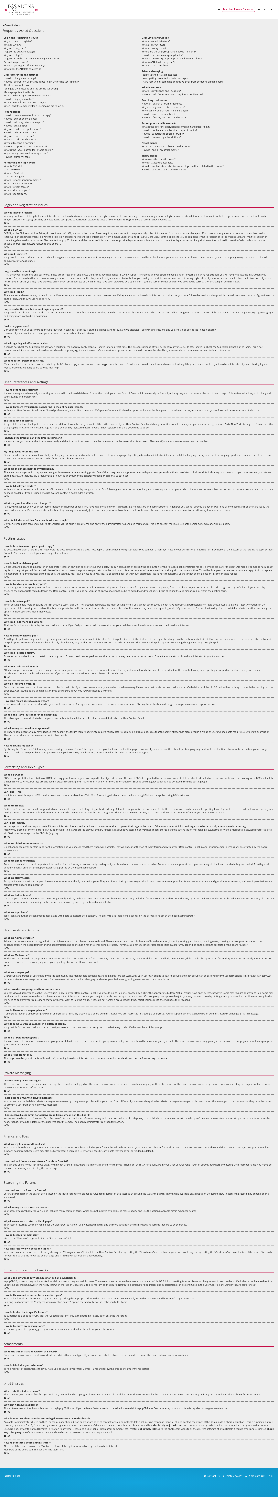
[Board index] (21, 9)
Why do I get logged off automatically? (24, 65)
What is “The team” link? (155, 65)
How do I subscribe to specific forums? (163, 133)
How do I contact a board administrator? (164, 169)
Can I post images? (14, 176)
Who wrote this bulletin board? (158, 159)
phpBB (69, 458)
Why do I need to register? (18, 41)
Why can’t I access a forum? (19, 136)
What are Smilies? (13, 173)
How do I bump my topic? (17, 156)
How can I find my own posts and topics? (164, 117)
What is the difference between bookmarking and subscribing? (176, 126)
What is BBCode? (13, 166)
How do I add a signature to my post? (24, 122)
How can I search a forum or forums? (162, 103)
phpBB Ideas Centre (150, 1408)
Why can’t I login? (13, 55)
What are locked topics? (17, 190)
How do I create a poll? (16, 125)
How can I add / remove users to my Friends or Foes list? (172, 94)
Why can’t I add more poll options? (22, 129)
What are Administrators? (156, 41)
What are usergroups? (154, 48)
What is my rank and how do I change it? (25, 102)
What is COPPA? (12, 44)
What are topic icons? (15, 193)
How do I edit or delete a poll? (20, 132)
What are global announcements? (22, 180)
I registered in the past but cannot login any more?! (32, 58)
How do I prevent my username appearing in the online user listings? (41, 81)
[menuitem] (259, 9)
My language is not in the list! (19, 92)
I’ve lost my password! (16, 62)
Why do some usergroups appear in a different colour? (172, 58)
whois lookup (233, 1422)
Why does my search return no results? (163, 107)
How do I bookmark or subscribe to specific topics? (169, 130)
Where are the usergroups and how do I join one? (169, 51)
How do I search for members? (158, 114)
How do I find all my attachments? (160, 149)
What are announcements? (18, 183)
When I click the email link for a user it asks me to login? (34, 106)
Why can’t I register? (15, 48)
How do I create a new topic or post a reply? (27, 115)
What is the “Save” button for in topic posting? (29, 149)
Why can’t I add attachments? (20, 139)
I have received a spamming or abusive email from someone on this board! (182, 81)
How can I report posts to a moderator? (25, 146)
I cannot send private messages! (159, 74)
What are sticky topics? (16, 186)
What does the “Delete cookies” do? (23, 69)
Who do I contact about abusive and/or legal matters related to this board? (183, 166)
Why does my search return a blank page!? (165, 110)
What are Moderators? (154, 44)
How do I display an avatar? (18, 99)
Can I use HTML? (12, 169)
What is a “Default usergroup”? (158, 62)
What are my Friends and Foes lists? (161, 91)
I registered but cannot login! (19, 51)
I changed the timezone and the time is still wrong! (31, 88)
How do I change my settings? (20, 78)
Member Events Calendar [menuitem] (238, 9)
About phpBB (235, 1394)
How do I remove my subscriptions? (161, 137)
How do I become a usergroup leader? (162, 55)
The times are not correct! (18, 85)
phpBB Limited (96, 1394)
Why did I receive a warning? (19, 143)
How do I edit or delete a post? (20, 118)
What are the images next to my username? (27, 95)
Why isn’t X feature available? (157, 162)
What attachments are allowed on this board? (167, 146)
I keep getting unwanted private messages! (165, 78)
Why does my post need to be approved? (26, 153)
